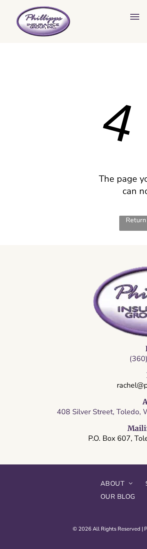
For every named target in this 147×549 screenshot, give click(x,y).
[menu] (135, 17)
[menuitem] (116, 483)
